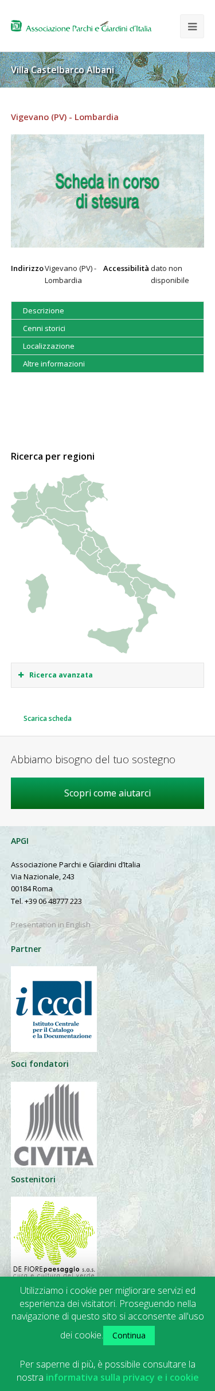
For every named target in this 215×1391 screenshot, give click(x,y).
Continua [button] (129, 1335)
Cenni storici (44, 328)
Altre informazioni (54, 363)
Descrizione (43, 310)
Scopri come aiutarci (107, 793)
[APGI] (81, 25)
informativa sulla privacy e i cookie (122, 1378)
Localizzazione (49, 346)
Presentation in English (51, 924)
